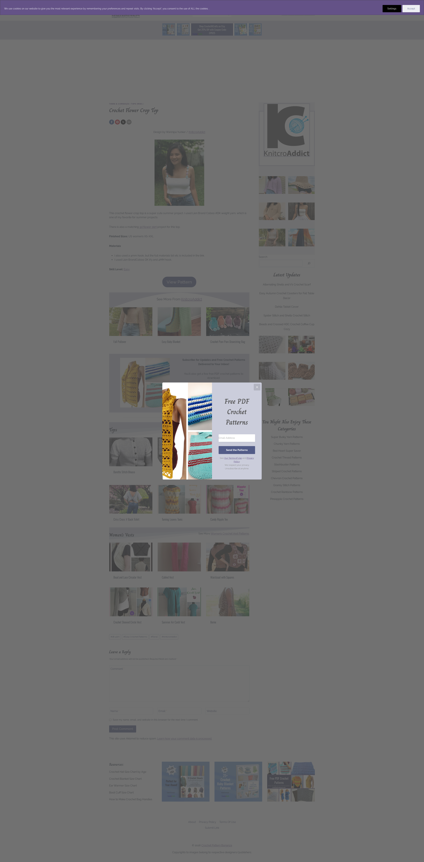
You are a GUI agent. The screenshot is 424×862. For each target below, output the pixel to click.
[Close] (257, 387)
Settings (391, 8)
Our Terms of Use (233, 458)
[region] (212, 7)
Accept (411, 8)
